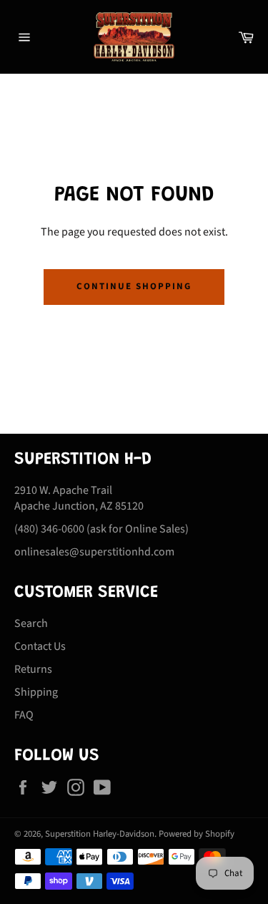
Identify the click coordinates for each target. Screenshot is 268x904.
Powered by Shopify (196, 833)
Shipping (36, 692)
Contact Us (40, 646)
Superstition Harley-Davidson (99, 833)
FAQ (24, 715)
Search (31, 623)
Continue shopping (133, 286)
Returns (33, 669)
